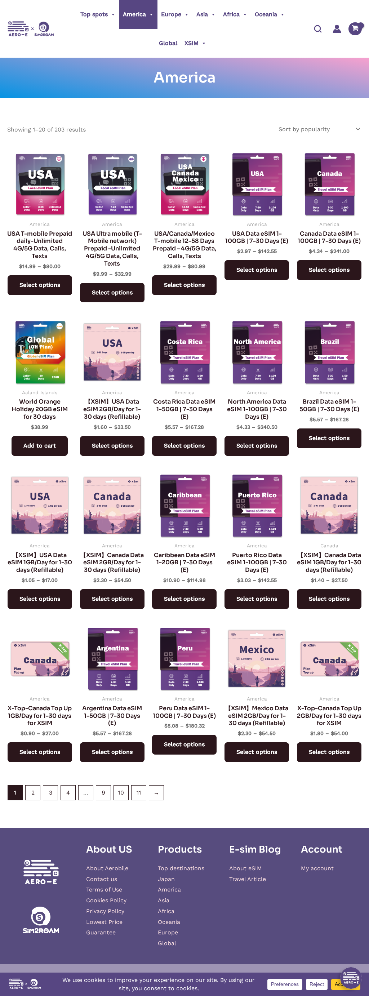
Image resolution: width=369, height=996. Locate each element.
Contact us (101, 879)
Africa (231, 14)
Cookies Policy (106, 900)
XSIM (191, 43)
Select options (39, 284)
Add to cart (39, 445)
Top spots (94, 14)
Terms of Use (104, 889)
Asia (202, 14)
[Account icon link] (337, 29)
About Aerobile (107, 868)
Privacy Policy (105, 911)
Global (168, 43)
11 (139, 792)
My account (317, 868)
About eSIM (245, 868)
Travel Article (247, 879)
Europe (171, 14)
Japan (166, 879)
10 (121, 792)
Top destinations (181, 868)
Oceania (266, 14)
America (134, 14)
